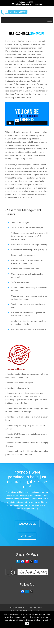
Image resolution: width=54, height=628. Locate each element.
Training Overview (35, 608)
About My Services (17, 608)
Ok (27, 624)
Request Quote (27, 523)
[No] (50, 619)
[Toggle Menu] (49, 20)
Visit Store (27, 536)
